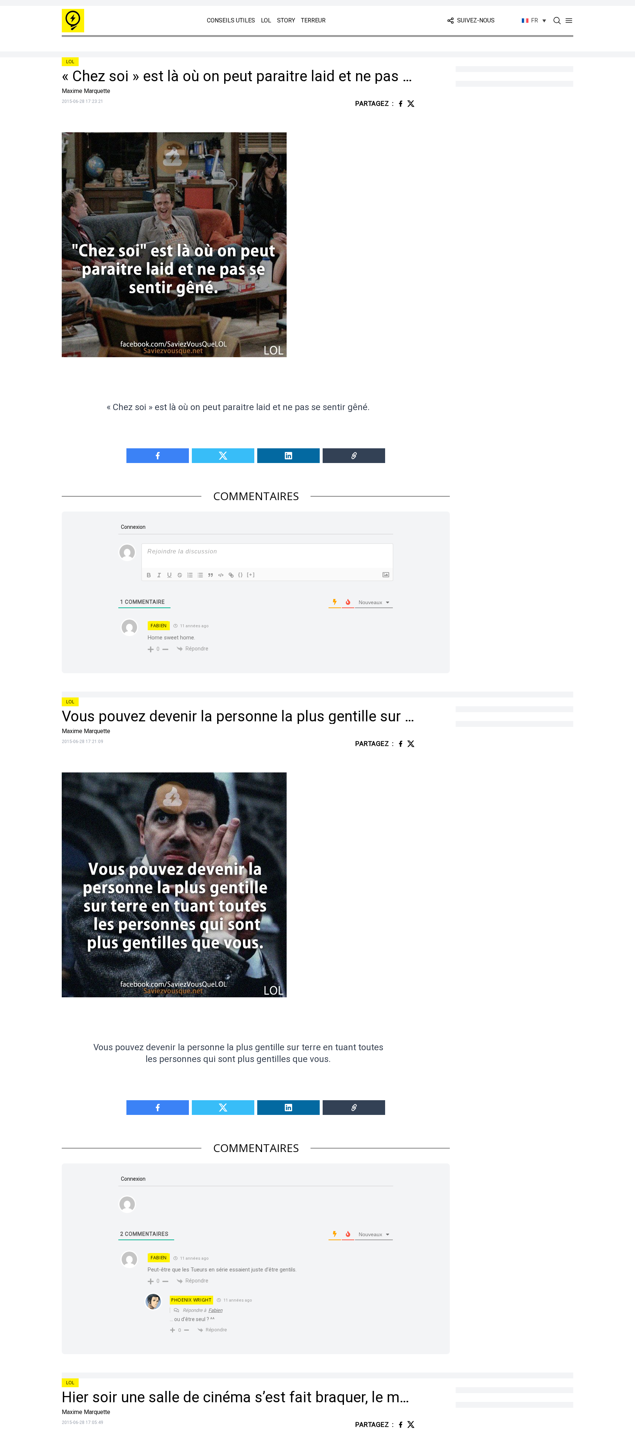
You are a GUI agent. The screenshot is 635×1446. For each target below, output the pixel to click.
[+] (251, 574)
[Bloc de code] (221, 575)
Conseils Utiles (231, 20)
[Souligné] (169, 575)
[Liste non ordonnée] (200, 575)
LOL (266, 20)
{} (240, 574)
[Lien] (231, 575)
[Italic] (159, 575)
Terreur (313, 20)
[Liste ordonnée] (190, 575)
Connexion (133, 527)
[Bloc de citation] (210, 575)
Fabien (159, 625)
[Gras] (149, 575)
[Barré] (180, 575)
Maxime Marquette (86, 90)
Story (286, 20)
